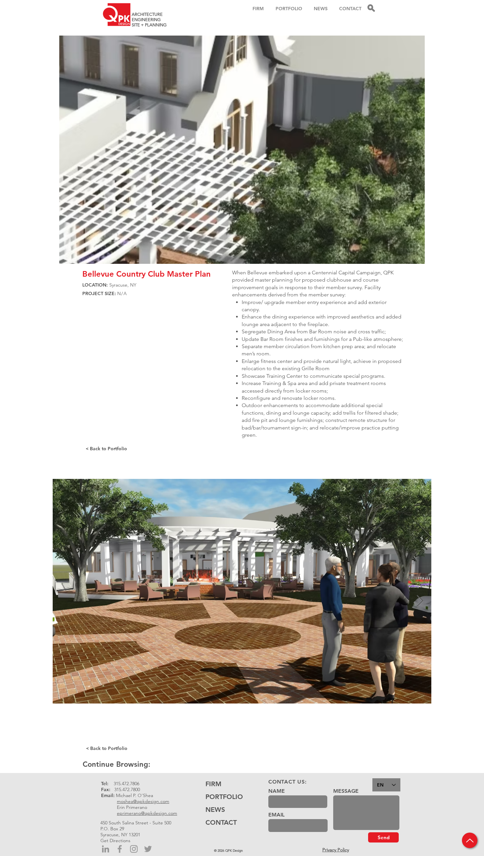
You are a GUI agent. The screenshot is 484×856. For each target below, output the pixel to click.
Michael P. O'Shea (134, 795)
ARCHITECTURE (147, 14)
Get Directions (115, 840)
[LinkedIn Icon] (105, 849)
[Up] (469, 840)
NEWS (215, 810)
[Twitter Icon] (148, 849)
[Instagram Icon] (134, 849)
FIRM (213, 784)
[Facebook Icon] (120, 849)
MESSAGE (346, 791)
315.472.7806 (126, 784)
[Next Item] (420, 601)
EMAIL (276, 814)
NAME (276, 791)
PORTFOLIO (224, 797)
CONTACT (221, 822)
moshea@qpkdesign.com (143, 801)
